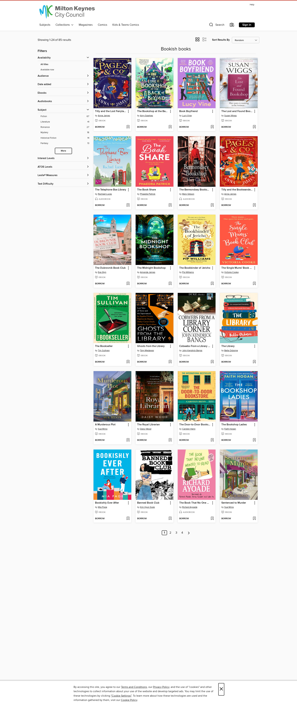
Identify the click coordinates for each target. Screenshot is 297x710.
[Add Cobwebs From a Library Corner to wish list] (212, 362)
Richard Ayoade (189, 507)
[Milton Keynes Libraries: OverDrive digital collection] (67, 12)
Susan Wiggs (230, 115)
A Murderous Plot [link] (105, 424)
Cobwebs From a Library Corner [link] (195, 346)
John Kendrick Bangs (192, 350)
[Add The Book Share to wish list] (170, 205)
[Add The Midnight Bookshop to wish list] (170, 284)
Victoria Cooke (231, 272)
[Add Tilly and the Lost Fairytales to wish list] (128, 127)
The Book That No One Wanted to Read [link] (195, 502)
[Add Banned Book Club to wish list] (170, 518)
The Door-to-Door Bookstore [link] (195, 424)
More (63, 150)
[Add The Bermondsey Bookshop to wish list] (212, 205)
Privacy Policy (161, 687)
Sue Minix (102, 429)
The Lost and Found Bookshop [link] (237, 111)
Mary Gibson (188, 194)
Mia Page (102, 507)
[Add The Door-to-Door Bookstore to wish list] (212, 440)
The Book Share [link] (146, 189)
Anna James (104, 115)
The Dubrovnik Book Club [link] (110, 268)
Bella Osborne (231, 350)
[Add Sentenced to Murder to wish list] (254, 518)
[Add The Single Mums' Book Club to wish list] (254, 284)
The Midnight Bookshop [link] (151, 268)
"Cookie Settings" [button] (121, 695)
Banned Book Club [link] (148, 502)
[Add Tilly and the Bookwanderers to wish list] (254, 205)
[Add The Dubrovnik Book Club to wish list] (128, 284)
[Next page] (188, 533)
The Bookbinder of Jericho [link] (194, 268)
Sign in (246, 25)
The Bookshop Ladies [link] (234, 424)
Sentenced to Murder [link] (233, 502)
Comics (102, 25)
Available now (47, 69)
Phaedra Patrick (147, 194)
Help (252, 4)
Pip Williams (188, 272)
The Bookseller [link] (104, 346)
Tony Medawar (147, 350)
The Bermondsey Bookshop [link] (195, 189)
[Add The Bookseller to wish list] (128, 362)
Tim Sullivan (104, 350)
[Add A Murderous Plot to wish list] (128, 440)
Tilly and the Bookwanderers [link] (237, 189)
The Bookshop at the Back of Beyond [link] (153, 111)
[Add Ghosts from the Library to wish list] (170, 362)
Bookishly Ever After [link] (107, 502)
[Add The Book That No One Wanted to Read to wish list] (212, 518)
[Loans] (232, 25)
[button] (216, 25)
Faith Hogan (230, 429)
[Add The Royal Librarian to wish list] (170, 440)
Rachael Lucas (105, 194)
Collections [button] (63, 25)
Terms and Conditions (134, 687)
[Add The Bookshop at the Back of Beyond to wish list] (170, 127)
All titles (44, 64)
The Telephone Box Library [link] (110, 189)
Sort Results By (221, 40)
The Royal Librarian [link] (148, 424)
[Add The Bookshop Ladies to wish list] (254, 440)
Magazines (86, 25)
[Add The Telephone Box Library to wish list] (128, 205)
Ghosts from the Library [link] (151, 346)
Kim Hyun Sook (147, 507)
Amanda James (147, 272)
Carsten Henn (188, 429)
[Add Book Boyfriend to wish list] (212, 127)
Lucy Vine (187, 115)
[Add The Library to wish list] (254, 362)
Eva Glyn (102, 272)
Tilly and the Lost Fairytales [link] (110, 111)
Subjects (44, 25)
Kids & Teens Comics (125, 25)
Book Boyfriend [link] (188, 111)
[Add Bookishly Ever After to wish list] (128, 518)
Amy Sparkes (146, 115)
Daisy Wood (145, 429)
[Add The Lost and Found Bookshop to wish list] (254, 127)
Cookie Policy (129, 700)
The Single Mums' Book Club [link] (237, 268)
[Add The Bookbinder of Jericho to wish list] (212, 284)
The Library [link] (228, 346)
